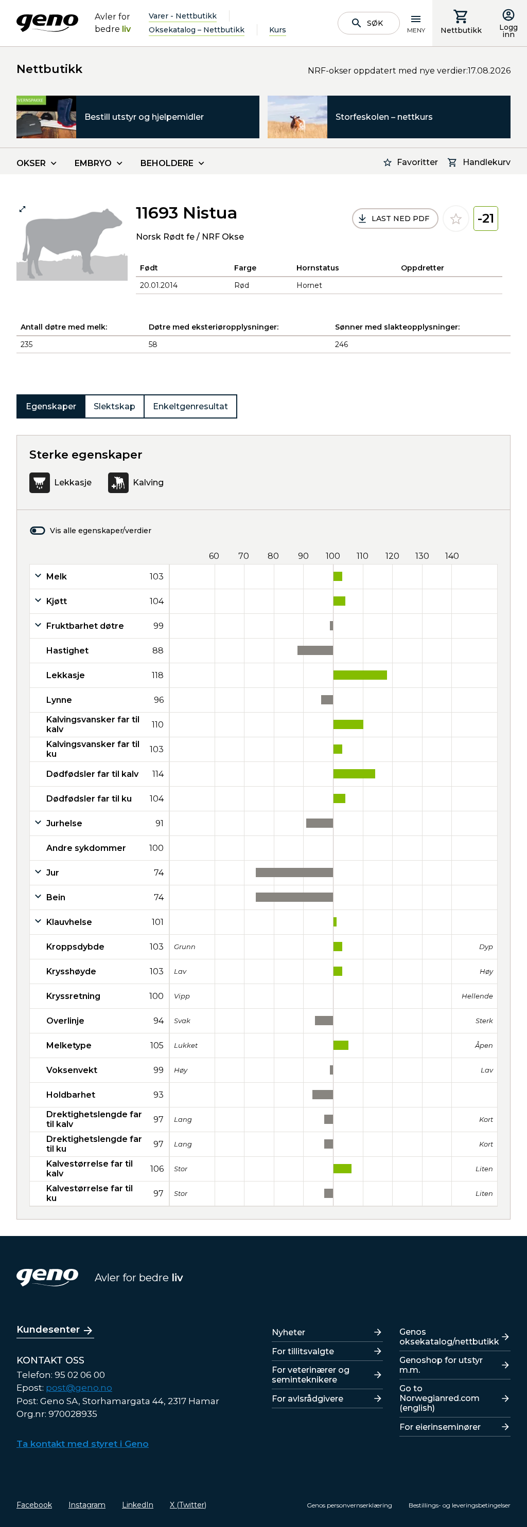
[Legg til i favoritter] (456, 218)
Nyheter (288, 1332)
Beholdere (167, 163)
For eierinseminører (440, 1427)
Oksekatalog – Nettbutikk (196, 29)
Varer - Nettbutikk (183, 16)
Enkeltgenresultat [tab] (190, 406)
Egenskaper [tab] (51, 406)
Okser (31, 163)
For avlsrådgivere (307, 1399)
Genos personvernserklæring (349, 1505)
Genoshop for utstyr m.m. (441, 1365)
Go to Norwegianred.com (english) (439, 1398)
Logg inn (508, 31)
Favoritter (417, 162)
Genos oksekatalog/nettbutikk (449, 1337)
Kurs (277, 29)
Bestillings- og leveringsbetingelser (460, 1505)
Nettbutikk (461, 30)
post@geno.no (79, 1388)
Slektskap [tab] (114, 406)
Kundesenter (48, 1329)
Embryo (93, 163)
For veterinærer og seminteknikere (310, 1375)
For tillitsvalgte (303, 1351)
